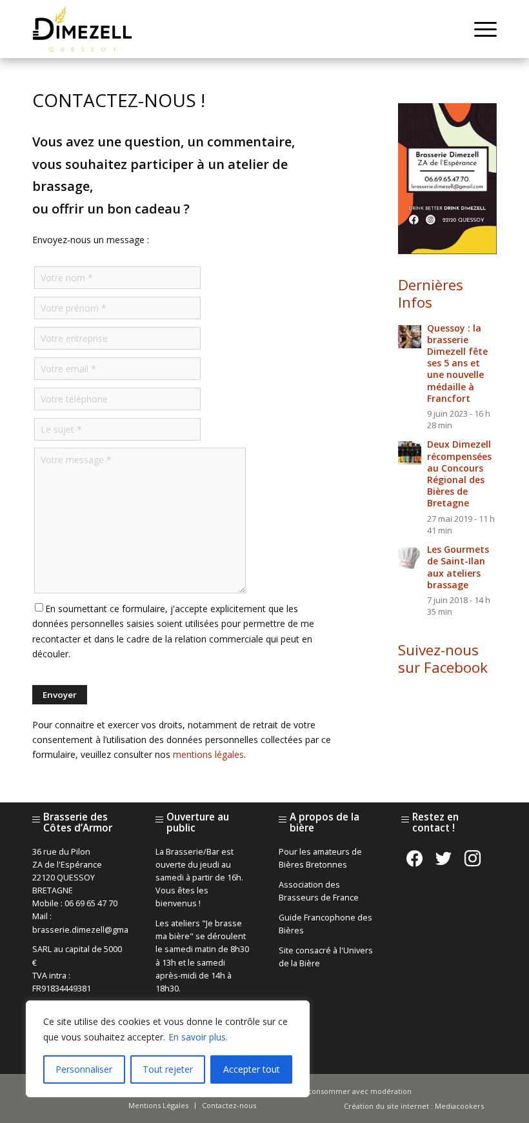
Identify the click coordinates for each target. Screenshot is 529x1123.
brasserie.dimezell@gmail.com (91, 929)
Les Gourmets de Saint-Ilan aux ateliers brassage (458, 567)
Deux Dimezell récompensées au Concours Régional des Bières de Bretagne (459, 473)
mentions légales (208, 754)
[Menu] (479, 29)
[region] (168, 1048)
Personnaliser (83, 1069)
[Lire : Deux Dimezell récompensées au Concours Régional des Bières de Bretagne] (409, 452)
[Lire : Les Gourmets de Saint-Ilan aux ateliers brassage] (409, 558)
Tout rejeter (168, 1069)
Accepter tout (251, 1069)
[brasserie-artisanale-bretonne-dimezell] (82, 29)
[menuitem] (479, 29)
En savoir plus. (198, 1037)
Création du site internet (386, 1106)
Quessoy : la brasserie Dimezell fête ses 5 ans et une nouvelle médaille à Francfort (457, 363)
